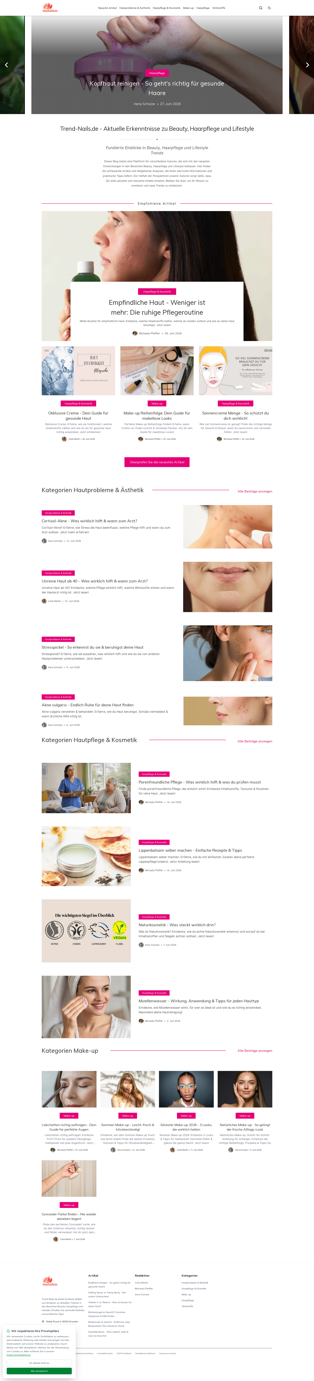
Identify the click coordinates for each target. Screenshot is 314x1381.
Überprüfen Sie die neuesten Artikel (157, 462)
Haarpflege (203, 8)
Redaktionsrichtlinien (145, 1353)
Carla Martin (141, 1282)
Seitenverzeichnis (167, 1353)
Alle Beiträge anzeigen (255, 491)
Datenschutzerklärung (18, 1354)
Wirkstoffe (218, 8)
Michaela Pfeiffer (144, 1288)
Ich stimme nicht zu (39, 1362)
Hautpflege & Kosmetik (166, 8)
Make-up (188, 8)
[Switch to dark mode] (269, 8)
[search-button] (260, 8)
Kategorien (189, 1275)
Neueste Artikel (107, 8)
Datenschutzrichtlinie (83, 1353)
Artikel (93, 1275)
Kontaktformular (105, 1353)
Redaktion (142, 1275)
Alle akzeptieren (39, 1371)
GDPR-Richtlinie (124, 1353)
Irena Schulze (142, 1294)
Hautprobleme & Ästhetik (134, 8)
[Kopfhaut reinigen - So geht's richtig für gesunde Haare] (157, 65)
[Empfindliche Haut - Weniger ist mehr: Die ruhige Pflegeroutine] (157, 276)
